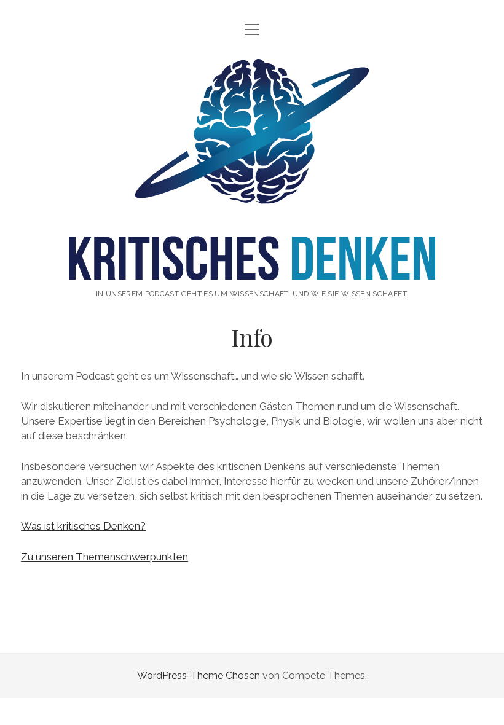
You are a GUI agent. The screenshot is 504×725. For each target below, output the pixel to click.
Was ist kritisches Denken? (83, 526)
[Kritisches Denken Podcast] (252, 267)
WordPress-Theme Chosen (198, 675)
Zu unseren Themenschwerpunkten (104, 557)
